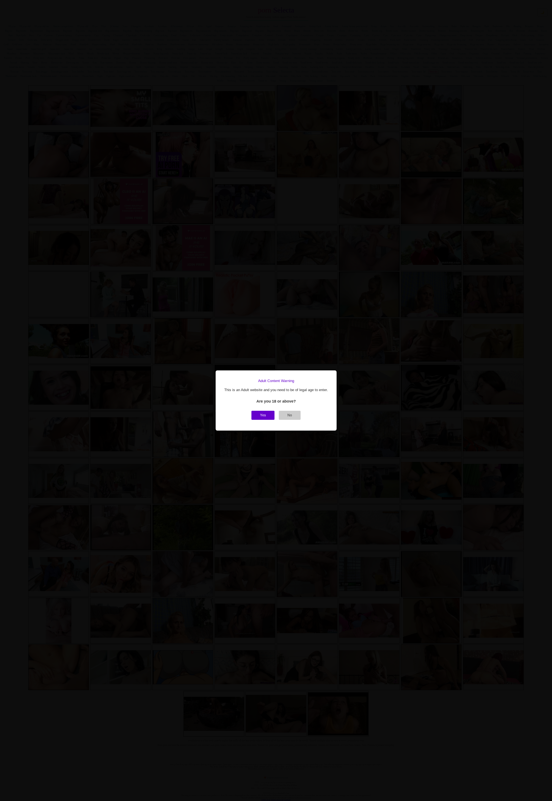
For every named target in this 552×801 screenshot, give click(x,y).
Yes (263, 415)
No (289, 415)
